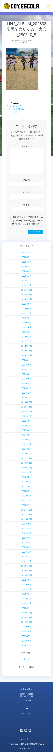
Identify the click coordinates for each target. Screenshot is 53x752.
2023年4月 (26, 439)
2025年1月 (26, 341)
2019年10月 (26, 622)
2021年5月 (26, 542)
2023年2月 (26, 449)
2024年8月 (26, 364)
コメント (26, 146)
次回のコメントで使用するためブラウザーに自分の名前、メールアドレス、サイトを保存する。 (27, 220)
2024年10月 (26, 355)
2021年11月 (26, 514)
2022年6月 (26, 486)
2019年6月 (26, 640)
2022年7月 (26, 481)
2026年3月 (26, 275)
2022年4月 (26, 495)
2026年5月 (26, 266)
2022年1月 (26, 505)
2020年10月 (26, 575)
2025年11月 (26, 294)
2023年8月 (26, 420)
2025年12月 (26, 290)
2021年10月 (26, 519)
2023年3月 (26, 444)
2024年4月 (26, 383)
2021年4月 (26, 547)
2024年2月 (26, 392)
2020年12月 (26, 566)
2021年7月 (26, 533)
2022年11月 (26, 463)
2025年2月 (26, 336)
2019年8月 (26, 631)
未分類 (27, 659)
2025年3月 (26, 332)
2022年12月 (26, 458)
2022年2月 (26, 500)
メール (26, 192)
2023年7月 (26, 425)
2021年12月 (26, 509)
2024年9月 (26, 360)
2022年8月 (26, 477)
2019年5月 (26, 645)
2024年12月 (26, 346)
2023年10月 (26, 411)
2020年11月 (26, 570)
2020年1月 (26, 608)
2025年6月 (26, 318)
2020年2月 (26, 603)
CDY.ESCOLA (26, 667)
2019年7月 (26, 636)
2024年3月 (26, 388)
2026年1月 (26, 285)
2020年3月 (26, 598)
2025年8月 (26, 308)
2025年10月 (26, 299)
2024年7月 (26, 369)
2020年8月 (26, 584)
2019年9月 (26, 626)
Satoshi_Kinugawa (21, 40)
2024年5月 (26, 378)
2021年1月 (26, 561)
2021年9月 (26, 523)
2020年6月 (26, 594)
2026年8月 (26, 252)
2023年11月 (26, 406)
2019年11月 (26, 617)
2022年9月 (26, 472)
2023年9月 (26, 416)
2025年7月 (26, 313)
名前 (26, 179)
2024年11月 (26, 350)
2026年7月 (26, 257)
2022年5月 (26, 491)
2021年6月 (26, 537)
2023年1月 (26, 453)
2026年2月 (26, 280)
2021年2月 (26, 556)
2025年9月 (26, 303)
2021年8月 (26, 528)
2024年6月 (26, 374)
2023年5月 (26, 435)
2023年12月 (26, 402)
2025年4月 (26, 327)
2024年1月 (26, 397)
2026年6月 (26, 261)
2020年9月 (26, 579)
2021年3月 (26, 551)
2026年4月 (26, 271)
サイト (26, 204)
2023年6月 (26, 430)
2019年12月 (26, 612)
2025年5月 (26, 322)
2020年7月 (26, 589)
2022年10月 (26, 467)
